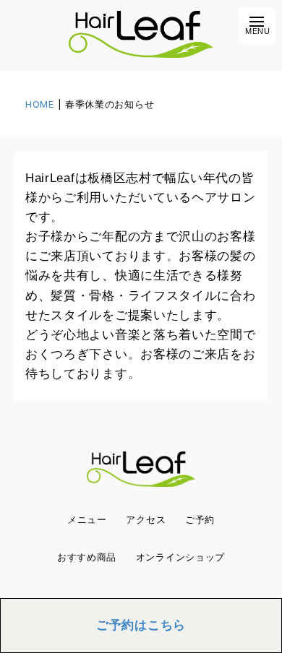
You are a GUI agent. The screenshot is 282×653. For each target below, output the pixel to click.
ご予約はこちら (141, 625)
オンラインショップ (180, 557)
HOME (39, 104)
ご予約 (200, 519)
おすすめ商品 (86, 557)
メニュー (87, 519)
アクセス (146, 519)
